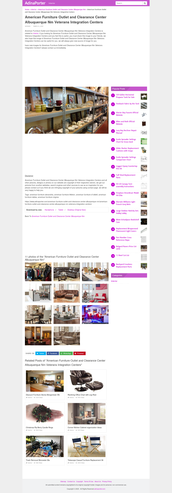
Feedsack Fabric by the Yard (127, 104)
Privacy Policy (107, 481)
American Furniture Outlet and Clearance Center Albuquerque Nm (58, 216)
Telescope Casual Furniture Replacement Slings (87, 460)
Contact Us (71, 481)
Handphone (49, 209)
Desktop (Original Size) (76, 209)
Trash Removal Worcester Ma (38, 460)
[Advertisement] (67, 68)
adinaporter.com (99, 489)
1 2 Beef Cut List (122, 255)
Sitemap (63, 481)
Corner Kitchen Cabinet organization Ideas (85, 427)
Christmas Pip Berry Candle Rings (39, 427)
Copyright (79, 481)
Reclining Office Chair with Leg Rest (82, 394)
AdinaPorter (35, 3)
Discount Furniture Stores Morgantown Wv (43, 394)
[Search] (144, 3)
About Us (98, 481)
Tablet (60, 209)
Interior (52, 3)
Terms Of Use (88, 481)
